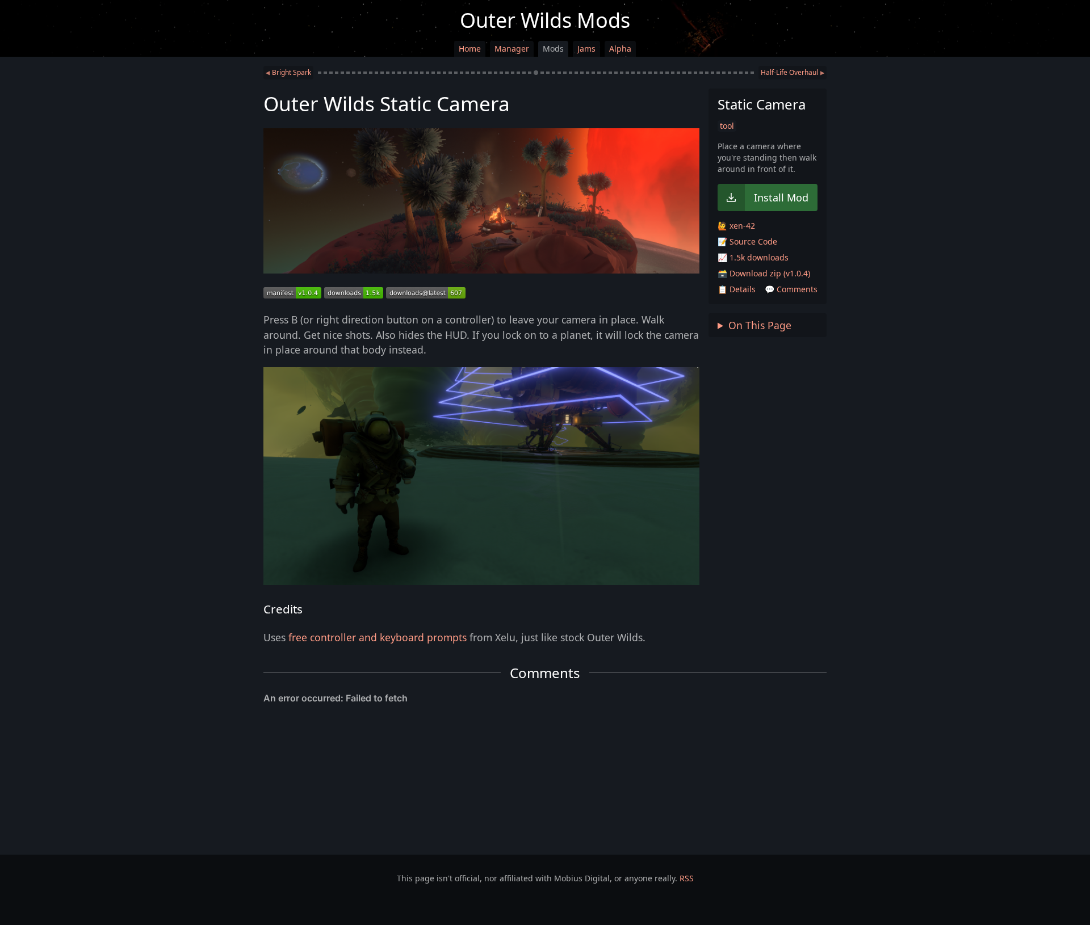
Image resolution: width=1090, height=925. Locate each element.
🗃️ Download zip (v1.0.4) (764, 273)
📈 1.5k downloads (753, 257)
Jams (586, 48)
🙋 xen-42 (736, 225)
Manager (511, 48)
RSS (687, 878)
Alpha (620, 48)
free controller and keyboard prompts (377, 637)
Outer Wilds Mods (545, 20)
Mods (553, 48)
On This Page (759, 325)
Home (470, 48)
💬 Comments (791, 289)
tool (727, 125)
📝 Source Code (747, 241)
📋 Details (737, 289)
